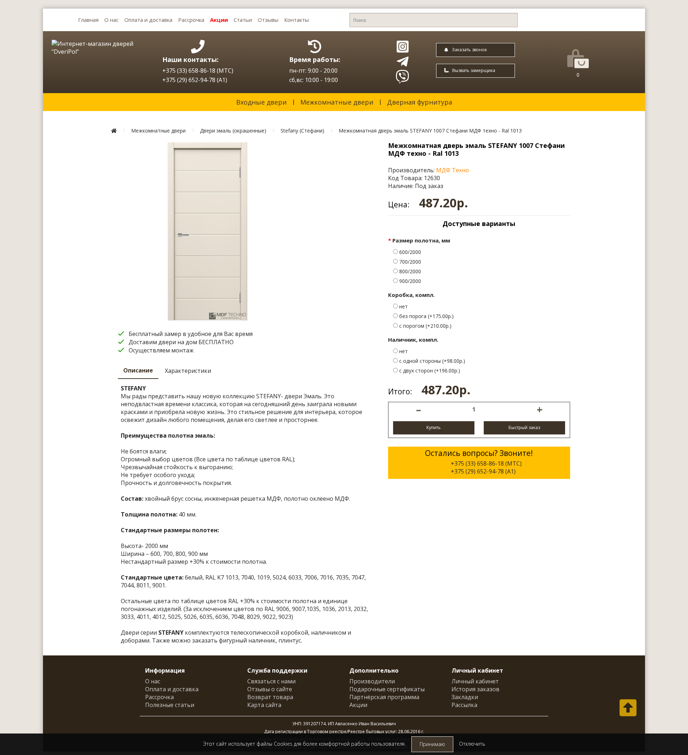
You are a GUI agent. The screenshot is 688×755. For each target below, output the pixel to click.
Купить (433, 427)
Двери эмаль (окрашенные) (233, 130)
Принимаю (432, 744)
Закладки (465, 697)
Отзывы (268, 19)
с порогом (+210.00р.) (425, 325)
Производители (372, 681)
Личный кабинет (475, 681)
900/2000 (409, 281)
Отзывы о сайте (269, 689)
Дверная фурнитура (419, 102)
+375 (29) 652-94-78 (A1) (194, 80)
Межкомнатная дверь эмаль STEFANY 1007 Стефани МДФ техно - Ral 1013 (430, 130)
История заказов (476, 689)
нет (403, 306)
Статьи (243, 19)
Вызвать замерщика (473, 70)
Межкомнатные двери (336, 102)
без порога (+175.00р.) (426, 316)
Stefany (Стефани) (302, 130)
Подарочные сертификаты (387, 689)
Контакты (296, 19)
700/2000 (409, 261)
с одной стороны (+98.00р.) (431, 360)
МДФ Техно (452, 170)
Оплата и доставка (148, 19)
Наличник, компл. (413, 339)
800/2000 (409, 271)
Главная (88, 19)
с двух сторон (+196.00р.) (429, 370)
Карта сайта (264, 705)
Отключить (472, 743)
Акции (219, 19)
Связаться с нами (271, 681)
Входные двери (261, 102)
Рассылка (464, 705)
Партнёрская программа (384, 697)
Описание (138, 370)
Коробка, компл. (411, 294)
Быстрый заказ (524, 427)
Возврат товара (270, 697)
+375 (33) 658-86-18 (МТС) (197, 70)
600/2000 (409, 252)
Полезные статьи (169, 705)
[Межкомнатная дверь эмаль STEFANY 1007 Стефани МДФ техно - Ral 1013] (207, 231)
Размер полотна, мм (421, 240)
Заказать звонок (469, 50)
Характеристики (188, 371)
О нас (111, 19)
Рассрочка (191, 19)
